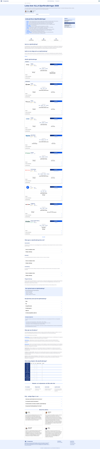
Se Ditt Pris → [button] (56, 64)
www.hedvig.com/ (56, 65)
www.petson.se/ (56, 102)
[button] (44, 55)
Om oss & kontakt (59, 442)
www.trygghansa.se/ (56, 205)
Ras (26, 303)
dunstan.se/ (56, 222)
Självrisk (27, 310)
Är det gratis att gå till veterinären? (32, 401)
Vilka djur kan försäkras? (68, 24)
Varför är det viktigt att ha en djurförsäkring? (68, 20)
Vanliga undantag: (29, 251)
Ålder (26, 301)
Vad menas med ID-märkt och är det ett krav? (34, 399)
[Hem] (4, 1)
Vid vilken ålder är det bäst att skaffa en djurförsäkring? (36, 403)
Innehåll (37, 14)
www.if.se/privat (56, 188)
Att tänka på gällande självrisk (31, 312)
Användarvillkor (72, 444)
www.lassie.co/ (56, 85)
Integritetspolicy (72, 442)
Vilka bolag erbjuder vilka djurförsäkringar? (68, 25)
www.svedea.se (56, 119)
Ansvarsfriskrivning (72, 443)
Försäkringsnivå (28, 308)
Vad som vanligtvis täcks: (30, 249)
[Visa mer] (43, 237)
